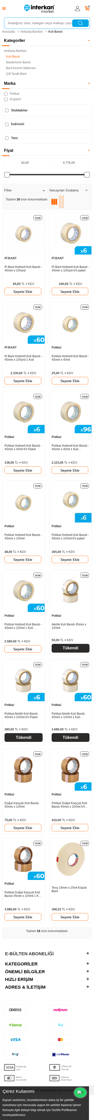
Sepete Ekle (22, 292)
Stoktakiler (19, 110)
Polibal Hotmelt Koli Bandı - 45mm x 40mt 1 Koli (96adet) (70, 447)
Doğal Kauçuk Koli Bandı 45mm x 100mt (22, 804)
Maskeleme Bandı (18, 62)
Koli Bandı (55, 31)
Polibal (14, 93)
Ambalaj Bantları (31, 31)
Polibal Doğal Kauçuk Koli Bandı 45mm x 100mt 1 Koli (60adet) (23, 894)
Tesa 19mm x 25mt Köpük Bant (69, 889)
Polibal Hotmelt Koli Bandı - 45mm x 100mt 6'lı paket (70, 536)
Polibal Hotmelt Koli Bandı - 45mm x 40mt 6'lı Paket (23, 447)
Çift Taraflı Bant (16, 74)
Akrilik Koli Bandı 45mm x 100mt (69, 626)
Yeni (14, 138)
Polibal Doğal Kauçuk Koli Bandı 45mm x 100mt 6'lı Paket (69, 804)
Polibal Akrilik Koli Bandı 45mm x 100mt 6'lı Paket (21, 715)
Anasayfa (8, 31)
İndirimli (17, 124)
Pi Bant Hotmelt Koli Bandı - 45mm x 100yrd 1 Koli (23, 357)
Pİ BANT (15, 99)
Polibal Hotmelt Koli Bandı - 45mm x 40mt (70, 357)
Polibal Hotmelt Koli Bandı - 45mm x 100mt (23, 536)
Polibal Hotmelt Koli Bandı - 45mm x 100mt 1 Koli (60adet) (23, 626)
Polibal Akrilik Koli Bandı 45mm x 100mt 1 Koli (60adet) (68, 715)
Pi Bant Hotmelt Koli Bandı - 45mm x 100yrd (23, 268)
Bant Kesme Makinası (21, 68)
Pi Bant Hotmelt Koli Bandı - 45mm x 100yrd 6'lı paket (70, 268)
